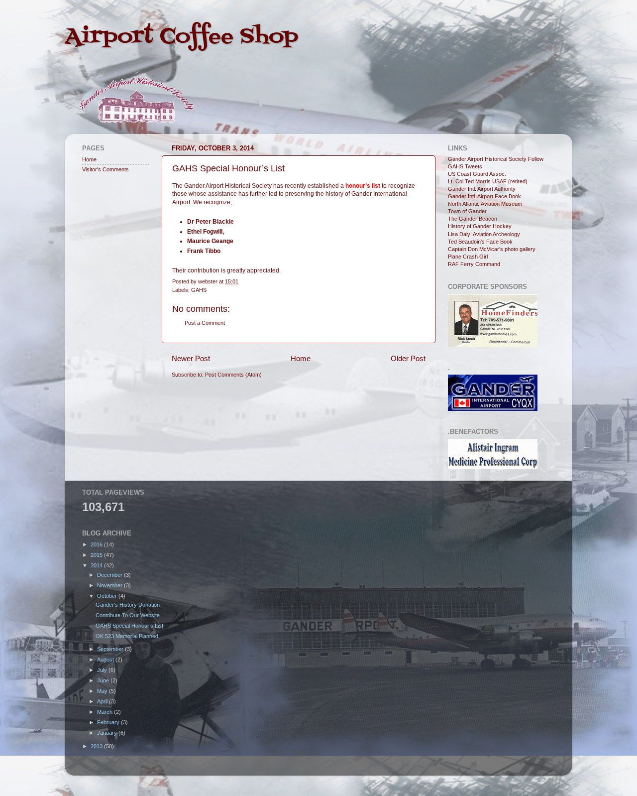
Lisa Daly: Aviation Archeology (484, 234)
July (102, 670)
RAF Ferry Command (474, 264)
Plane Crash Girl (468, 257)
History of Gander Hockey (480, 226)
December (110, 575)
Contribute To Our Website (128, 615)
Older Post (408, 358)
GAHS (199, 290)
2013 (97, 746)
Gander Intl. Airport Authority (482, 189)
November (110, 585)
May (103, 691)
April (103, 701)
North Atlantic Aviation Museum (485, 204)
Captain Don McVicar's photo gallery (491, 249)
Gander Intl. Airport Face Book (484, 196)
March (105, 712)
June (103, 680)
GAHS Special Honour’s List (129, 626)
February (109, 722)
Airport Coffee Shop (181, 37)
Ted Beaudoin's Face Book (480, 242)
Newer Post (191, 358)
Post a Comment (205, 323)
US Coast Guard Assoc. (477, 174)
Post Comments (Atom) (233, 375)
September (111, 649)
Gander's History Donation (128, 605)
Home (301, 358)
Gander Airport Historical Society (487, 159)
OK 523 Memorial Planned (127, 636)
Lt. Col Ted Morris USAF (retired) (488, 181)
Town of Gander (467, 211)
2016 (97, 544)
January (107, 733)
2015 (97, 555)
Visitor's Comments (105, 169)
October (107, 596)
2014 (97, 565)
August (106, 660)
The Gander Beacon (472, 219)
